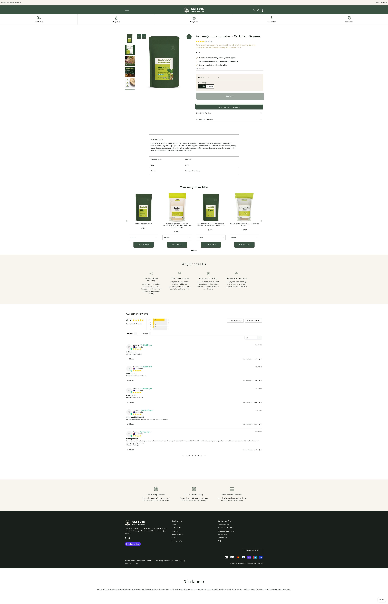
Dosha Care (349, 22)
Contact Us (222, 538)
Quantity (202, 77)
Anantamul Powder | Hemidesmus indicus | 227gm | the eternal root (210, 224)
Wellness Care (272, 22)
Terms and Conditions (226, 528)
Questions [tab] (144, 333)
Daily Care (194, 22)
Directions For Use (203, 113)
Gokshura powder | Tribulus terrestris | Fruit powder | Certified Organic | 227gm (177, 225)
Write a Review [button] (254, 320)
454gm (210, 86)
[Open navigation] (127, 10)
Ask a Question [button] (236, 320)
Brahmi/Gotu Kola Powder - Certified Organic (244, 224)
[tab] (192, 250)
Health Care (39, 22)
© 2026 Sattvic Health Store (239, 563)
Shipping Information (226, 531)
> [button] (205, 455)
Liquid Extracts (177, 534)
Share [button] (131, 359)
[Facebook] (125, 538)
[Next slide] (261, 221)
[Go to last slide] (127, 221)
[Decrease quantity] (208, 77)
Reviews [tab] (130, 333)
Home (173, 525)
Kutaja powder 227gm (143, 224)
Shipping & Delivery (204, 119)
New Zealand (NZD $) (252, 550)
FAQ (219, 541)
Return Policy (223, 534)
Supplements (176, 541)
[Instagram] (129, 538)
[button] (256, 359)
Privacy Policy (223, 525)
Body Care (116, 22)
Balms (173, 538)
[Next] (385, 2)
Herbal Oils (175, 531)
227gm (202, 86)
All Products (176, 528)
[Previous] (2, 2)
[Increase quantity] (218, 77)
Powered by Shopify (256, 563)
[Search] (254, 10)
